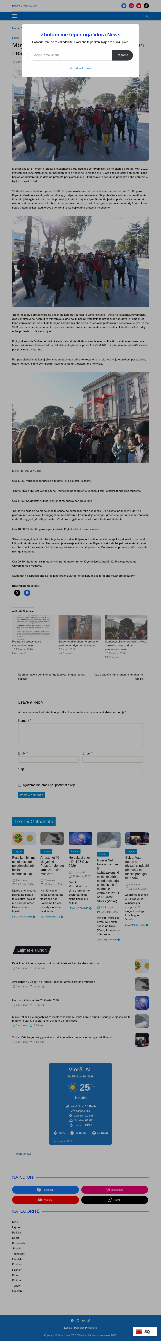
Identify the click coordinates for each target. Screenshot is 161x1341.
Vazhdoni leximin (80, 68)
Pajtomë (122, 55)
